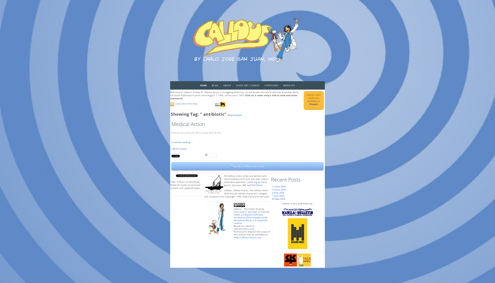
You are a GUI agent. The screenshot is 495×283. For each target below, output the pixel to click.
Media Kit (289, 85)
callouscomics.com (244, 228)
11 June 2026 (279, 186)
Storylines (271, 85)
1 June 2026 (278, 195)
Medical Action (188, 124)
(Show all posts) (235, 115)
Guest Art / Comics (247, 85)
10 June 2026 (279, 189)
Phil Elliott (257, 185)
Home (203, 85)
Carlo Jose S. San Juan (245, 211)
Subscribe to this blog (186, 104)
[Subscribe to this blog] (172, 104)
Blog (215, 85)
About (227, 85)
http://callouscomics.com (247, 237)
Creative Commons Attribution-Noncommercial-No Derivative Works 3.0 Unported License (251, 219)
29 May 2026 (278, 199)
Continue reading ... (182, 142)
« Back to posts (179, 148)
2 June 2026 (278, 192)
